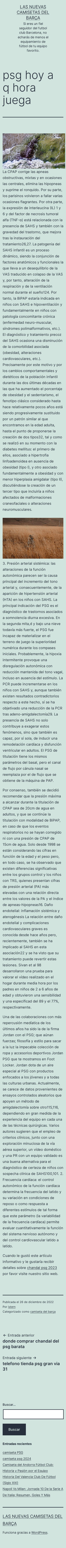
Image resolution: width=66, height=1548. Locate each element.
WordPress (39, 1532)
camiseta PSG (13, 1452)
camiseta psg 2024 (17, 1459)
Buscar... (9, 1404)
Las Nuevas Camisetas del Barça (33, 12)
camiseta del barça (43, 1311)
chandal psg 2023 (42, 1268)
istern (11, 1307)
